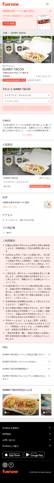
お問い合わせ (9, 439)
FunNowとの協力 (11, 445)
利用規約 (7, 433)
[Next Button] (49, 390)
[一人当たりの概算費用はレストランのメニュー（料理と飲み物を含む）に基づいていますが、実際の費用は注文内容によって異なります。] (39, 80)
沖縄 (5, 32)
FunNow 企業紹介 (11, 427)
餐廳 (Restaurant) (8, 66)
